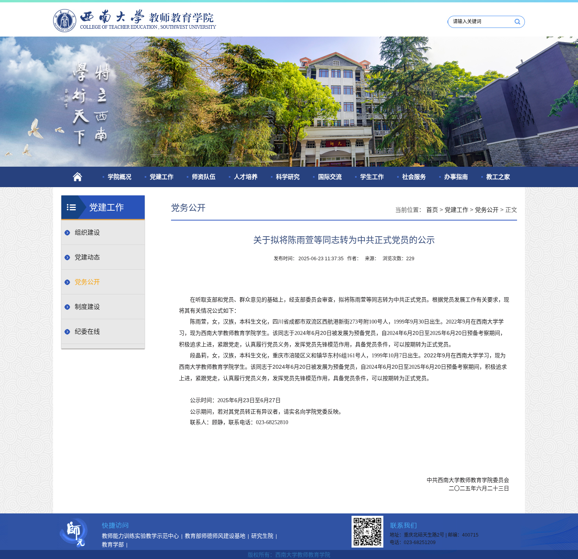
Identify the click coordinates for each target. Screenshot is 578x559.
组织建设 (87, 232)
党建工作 (161, 176)
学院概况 (119, 176)
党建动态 (87, 257)
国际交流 (330, 176)
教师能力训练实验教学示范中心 (140, 536)
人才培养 (246, 176)
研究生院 (262, 536)
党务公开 (87, 282)
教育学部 (113, 544)
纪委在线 (87, 331)
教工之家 (498, 176)
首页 (432, 209)
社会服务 (414, 176)
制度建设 (87, 306)
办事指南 (456, 176)
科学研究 (288, 176)
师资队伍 (203, 176)
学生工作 (372, 176)
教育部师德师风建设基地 (215, 536)
